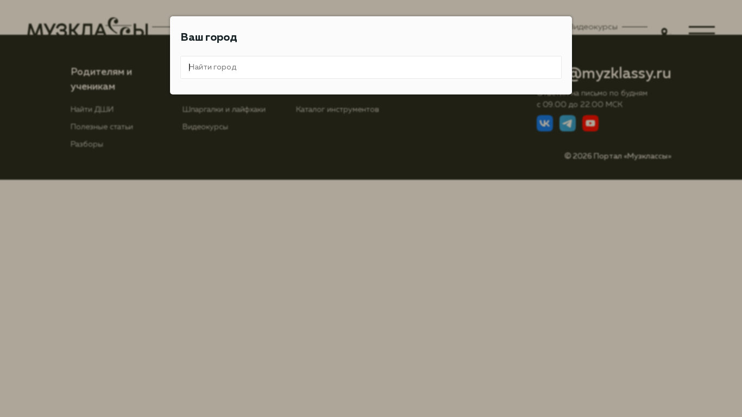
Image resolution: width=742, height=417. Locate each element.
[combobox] (371, 67)
